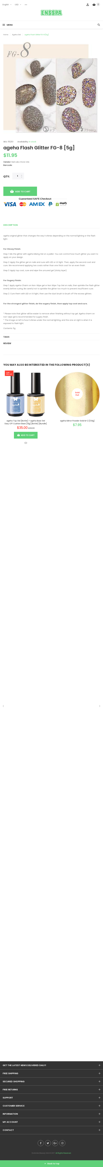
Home (5, 34)
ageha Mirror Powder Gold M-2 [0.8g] (77, 420)
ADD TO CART (22, 191)
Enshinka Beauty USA (40, 1153)
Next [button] (99, 706)
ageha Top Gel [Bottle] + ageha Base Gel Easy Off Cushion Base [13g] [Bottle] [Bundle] (26, 422)
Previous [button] (3, 706)
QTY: (6, 176)
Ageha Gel (16, 34)
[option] (51, 87)
